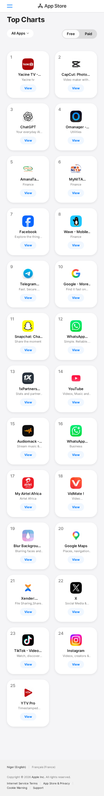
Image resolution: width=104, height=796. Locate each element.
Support (38, 787)
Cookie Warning (17, 787)
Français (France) (43, 767)
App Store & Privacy (56, 783)
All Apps (18, 33)
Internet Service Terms (22, 783)
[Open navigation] (9, 6)
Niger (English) (16, 767)
